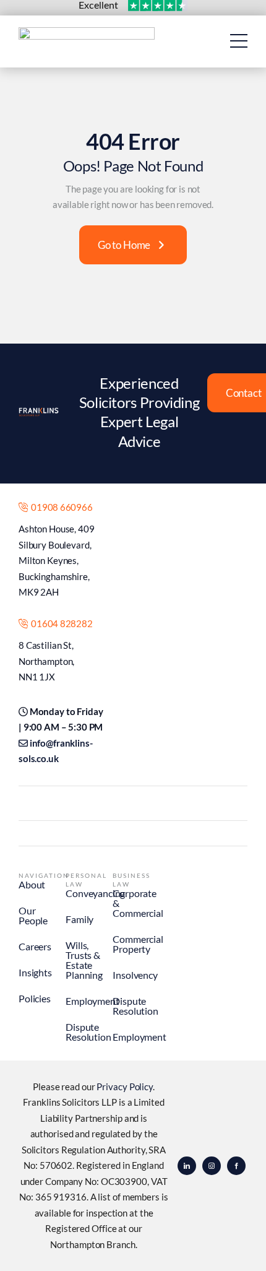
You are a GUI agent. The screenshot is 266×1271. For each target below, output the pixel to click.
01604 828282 (60, 623)
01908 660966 (60, 507)
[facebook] (236, 1165)
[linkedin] (187, 1165)
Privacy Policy (125, 1086)
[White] (39, 412)
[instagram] (211, 1165)
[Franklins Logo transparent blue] (87, 32)
